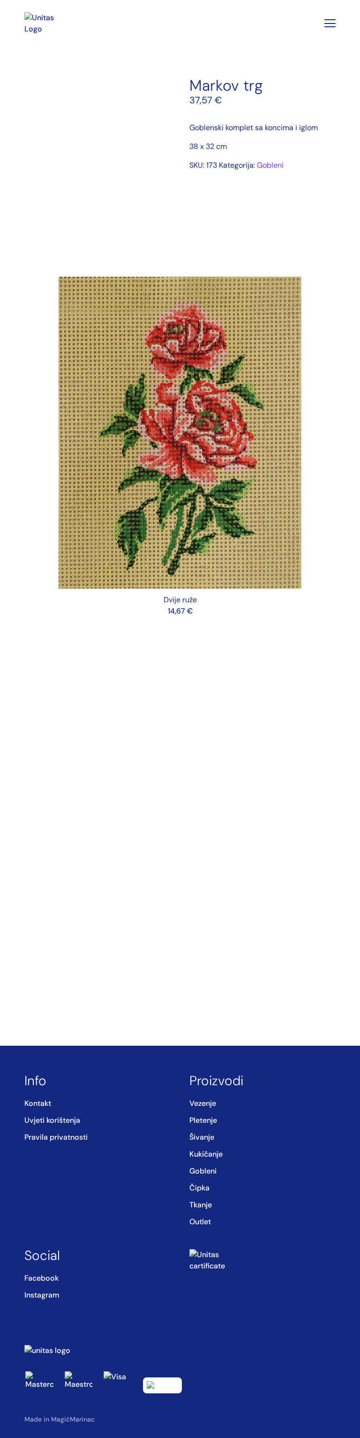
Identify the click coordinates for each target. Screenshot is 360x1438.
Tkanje (200, 1205)
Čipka (199, 1188)
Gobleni (270, 165)
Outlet (200, 1222)
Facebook (41, 1278)
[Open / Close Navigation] (330, 23)
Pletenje (203, 1120)
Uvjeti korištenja (52, 1120)
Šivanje (201, 1137)
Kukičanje (206, 1154)
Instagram (42, 1295)
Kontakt (37, 1103)
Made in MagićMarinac (59, 1419)
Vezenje (202, 1103)
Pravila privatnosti (56, 1137)
